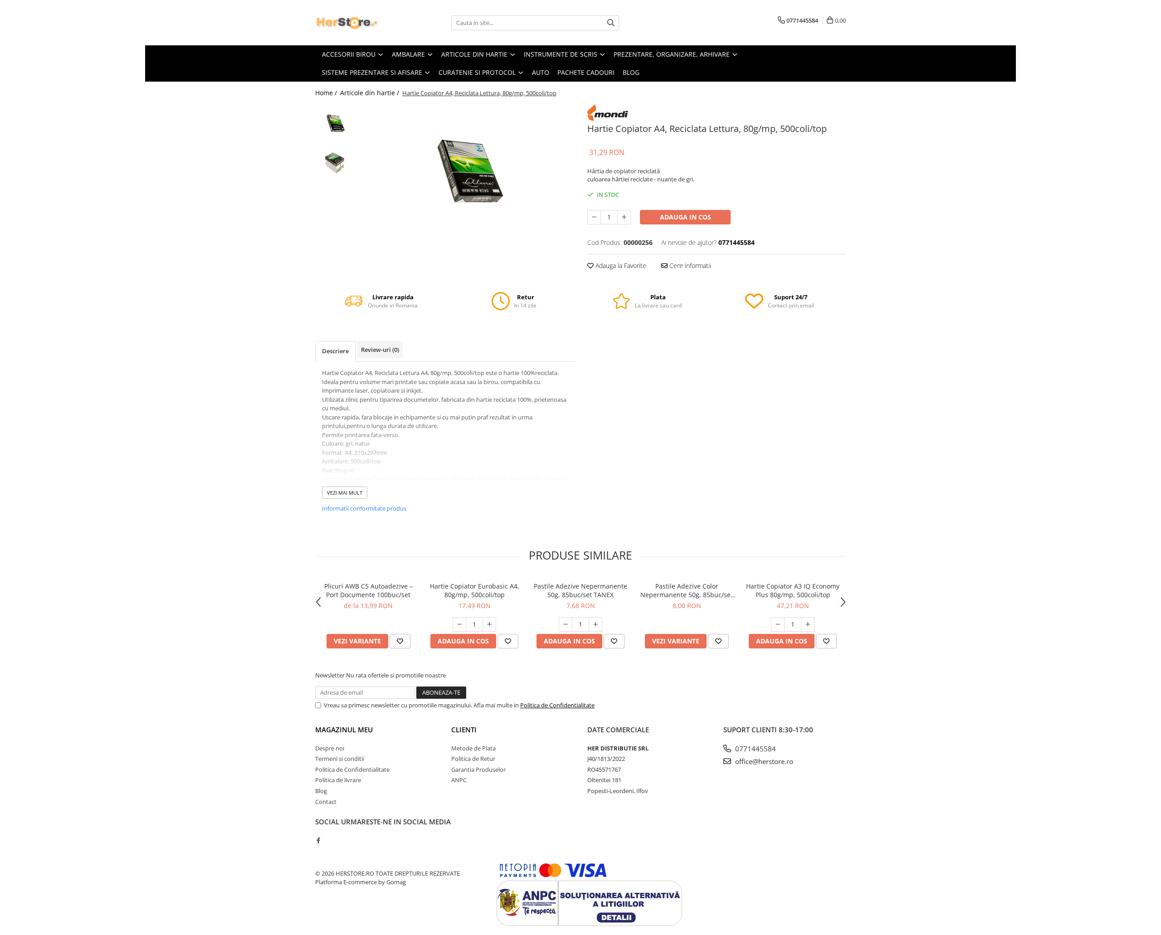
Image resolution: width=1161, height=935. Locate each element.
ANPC (459, 780)
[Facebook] (318, 840)
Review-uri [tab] (380, 350)
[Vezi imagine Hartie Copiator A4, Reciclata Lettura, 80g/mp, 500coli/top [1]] (334, 162)
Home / (327, 92)
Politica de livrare (338, 780)
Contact (326, 802)
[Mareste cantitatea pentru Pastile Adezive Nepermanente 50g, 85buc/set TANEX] (595, 624)
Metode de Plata (473, 748)
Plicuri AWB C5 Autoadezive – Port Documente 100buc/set (368, 590)
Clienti (464, 729)
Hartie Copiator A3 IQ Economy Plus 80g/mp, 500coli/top (792, 590)
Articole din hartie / (370, 92)
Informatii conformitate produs (364, 508)
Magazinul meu (344, 729)
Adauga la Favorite (620, 265)
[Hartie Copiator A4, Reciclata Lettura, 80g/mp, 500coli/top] (466, 172)
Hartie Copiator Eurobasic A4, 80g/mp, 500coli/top (474, 590)
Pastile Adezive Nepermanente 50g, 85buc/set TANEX (580, 590)
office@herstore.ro (763, 761)
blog (631, 72)
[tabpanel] (466, 172)
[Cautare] (611, 22)
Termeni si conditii (339, 759)
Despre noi (329, 748)
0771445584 (754, 748)
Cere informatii (689, 265)
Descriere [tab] (335, 351)
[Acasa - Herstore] (360, 23)
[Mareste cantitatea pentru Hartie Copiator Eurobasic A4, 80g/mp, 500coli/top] (489, 624)
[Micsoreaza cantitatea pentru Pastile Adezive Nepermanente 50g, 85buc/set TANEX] (565, 624)
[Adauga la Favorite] (400, 641)
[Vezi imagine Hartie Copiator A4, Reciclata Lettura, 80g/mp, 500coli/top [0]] (334, 123)
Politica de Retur (473, 759)
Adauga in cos (685, 217)
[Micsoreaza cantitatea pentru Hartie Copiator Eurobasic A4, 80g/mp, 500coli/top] (459, 624)
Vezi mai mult (344, 492)
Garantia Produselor (478, 769)
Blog (321, 791)
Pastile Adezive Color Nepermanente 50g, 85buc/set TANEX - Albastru (686, 590)
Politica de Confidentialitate (557, 705)
